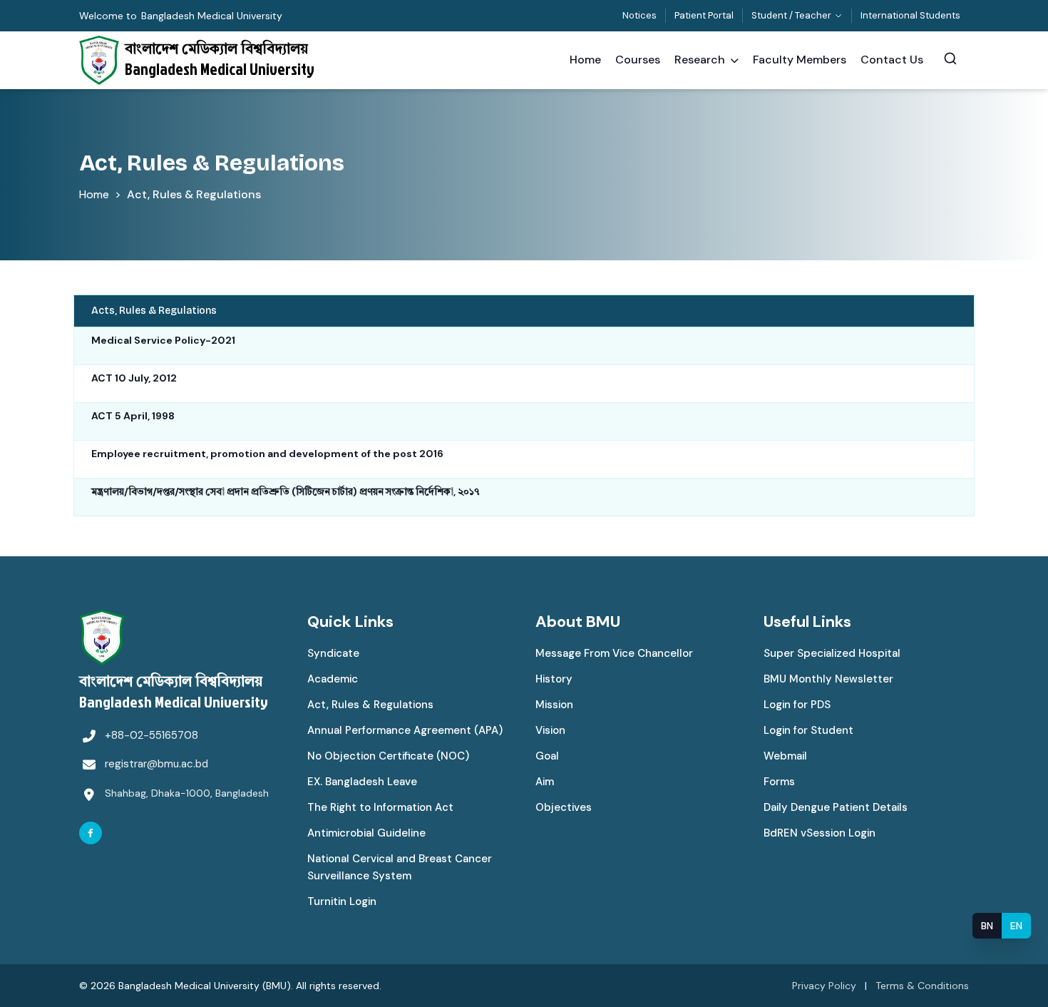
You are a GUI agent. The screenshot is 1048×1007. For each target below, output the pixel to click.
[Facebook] (90, 833)
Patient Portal (704, 15)
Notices (639, 15)
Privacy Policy (824, 985)
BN (987, 925)
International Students (910, 15)
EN (1016, 925)
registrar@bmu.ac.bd (156, 764)
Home (94, 194)
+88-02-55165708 (151, 735)
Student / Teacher (791, 15)
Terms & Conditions (922, 985)
